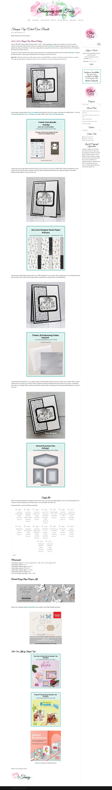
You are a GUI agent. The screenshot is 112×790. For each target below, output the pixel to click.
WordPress (24, 788)
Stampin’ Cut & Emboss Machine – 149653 (71, 514)
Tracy (13, 32)
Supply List (14, 555)
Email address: (86, 61)
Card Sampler (35, 20)
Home (29, 20)
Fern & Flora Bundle (86, 123)
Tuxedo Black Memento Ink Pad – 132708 (28, 530)
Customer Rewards (45, 20)
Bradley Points (72, 20)
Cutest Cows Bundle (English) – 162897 (19, 514)
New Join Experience (63, 20)
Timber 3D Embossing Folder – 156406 (63, 514)
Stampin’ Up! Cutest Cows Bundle (30, 29)
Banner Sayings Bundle (87, 119)
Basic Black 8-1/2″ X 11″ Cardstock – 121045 (54, 530)
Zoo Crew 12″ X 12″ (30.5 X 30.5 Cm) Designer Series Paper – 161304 (45, 516)
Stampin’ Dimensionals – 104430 (71, 530)
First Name (86, 58)
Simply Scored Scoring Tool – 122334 (50, 545)
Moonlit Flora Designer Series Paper (89, 121)
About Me (80, 20)
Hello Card (23, 32)
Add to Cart (19, 519)
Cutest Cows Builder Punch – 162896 (36, 514)
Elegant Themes (17, 788)
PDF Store (53, 20)
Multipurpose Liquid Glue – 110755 (41, 545)
